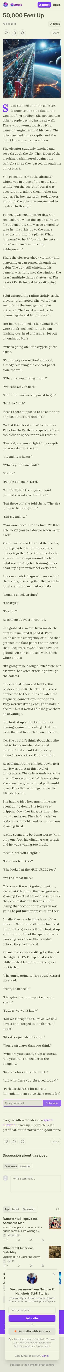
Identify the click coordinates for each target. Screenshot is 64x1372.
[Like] (6, 32)
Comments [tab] (11, 1166)
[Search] (57, 1209)
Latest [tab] (15, 1209)
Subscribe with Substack (34, 1331)
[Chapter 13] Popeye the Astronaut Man (20, 1221)
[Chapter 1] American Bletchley (18, 1250)
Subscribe (44, 4)
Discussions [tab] (29, 1209)
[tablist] (17, 1166)
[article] (32, 1229)
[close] (54, 1274)
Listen (56, 24)
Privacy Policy (43, 1345)
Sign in (57, 4)
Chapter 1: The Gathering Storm (21, 1256)
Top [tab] (7, 1209)
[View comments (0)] (14, 32)
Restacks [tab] (25, 1166)
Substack (15, 1364)
